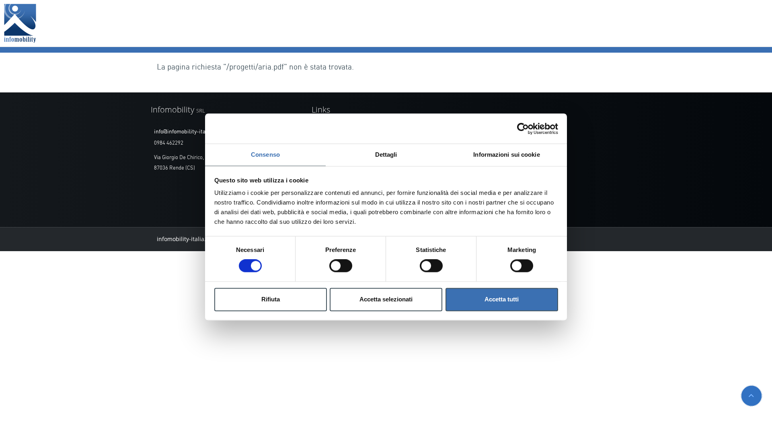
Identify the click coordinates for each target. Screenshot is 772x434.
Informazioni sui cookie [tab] (506, 154)
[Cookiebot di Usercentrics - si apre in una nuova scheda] (523, 129)
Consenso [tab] (265, 154)
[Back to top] (751, 396)
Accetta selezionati (386, 299)
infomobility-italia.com (187, 239)
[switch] (340, 266)
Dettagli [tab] (386, 154)
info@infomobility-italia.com (189, 132)
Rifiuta (270, 299)
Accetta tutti (502, 299)
